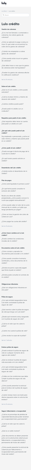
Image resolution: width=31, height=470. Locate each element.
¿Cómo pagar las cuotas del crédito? (14, 221)
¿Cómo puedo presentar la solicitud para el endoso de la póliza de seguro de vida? (14, 388)
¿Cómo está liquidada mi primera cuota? (15, 184)
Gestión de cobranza (9, 29)
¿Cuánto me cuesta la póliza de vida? (14, 331)
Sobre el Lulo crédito (9, 86)
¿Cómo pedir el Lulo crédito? (11, 148)
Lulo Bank (4, 11)
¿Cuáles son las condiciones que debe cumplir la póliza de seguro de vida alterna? (15, 378)
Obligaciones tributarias (10, 284)
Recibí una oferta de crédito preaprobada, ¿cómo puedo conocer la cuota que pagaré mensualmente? (15, 198)
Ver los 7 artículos (7, 340)
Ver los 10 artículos (7, 79)
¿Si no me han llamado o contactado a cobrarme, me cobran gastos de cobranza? (15, 35)
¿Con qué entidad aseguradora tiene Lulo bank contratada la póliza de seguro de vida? (14, 302)
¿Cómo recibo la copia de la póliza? (14, 336)
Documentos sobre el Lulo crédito (13, 248)
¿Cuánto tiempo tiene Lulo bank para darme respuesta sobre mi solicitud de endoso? (15, 397)
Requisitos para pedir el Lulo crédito (14, 118)
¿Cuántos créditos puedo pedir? (13, 104)
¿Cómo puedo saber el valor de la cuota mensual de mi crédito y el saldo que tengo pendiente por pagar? (15, 207)
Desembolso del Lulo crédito (11, 168)
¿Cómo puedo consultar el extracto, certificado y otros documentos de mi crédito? (14, 261)
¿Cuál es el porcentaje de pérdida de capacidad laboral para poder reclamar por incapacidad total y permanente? (15, 417)
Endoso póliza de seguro (10, 347)
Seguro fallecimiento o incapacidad (14, 411)
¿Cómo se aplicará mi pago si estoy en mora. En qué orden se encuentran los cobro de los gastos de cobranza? (15, 44)
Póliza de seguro (7, 297)
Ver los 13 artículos (7, 226)
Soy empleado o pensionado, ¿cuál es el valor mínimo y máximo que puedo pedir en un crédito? (15, 138)
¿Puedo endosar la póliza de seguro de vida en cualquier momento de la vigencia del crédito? (15, 353)
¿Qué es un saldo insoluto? (11, 431)
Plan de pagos (6, 180)
